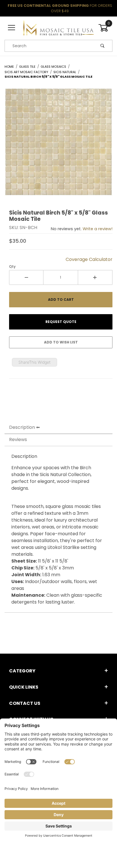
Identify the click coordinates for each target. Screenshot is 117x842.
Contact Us (24, 703)
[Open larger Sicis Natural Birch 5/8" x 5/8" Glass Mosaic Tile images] (58, 146)
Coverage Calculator (89, 259)
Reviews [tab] (18, 439)
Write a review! (97, 229)
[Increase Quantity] (95, 277)
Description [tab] (22, 427)
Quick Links (23, 687)
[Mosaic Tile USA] (58, 27)
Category (22, 671)
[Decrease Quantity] (26, 277)
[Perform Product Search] (102, 46)
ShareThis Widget (34, 362)
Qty (12, 266)
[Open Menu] (12, 28)
